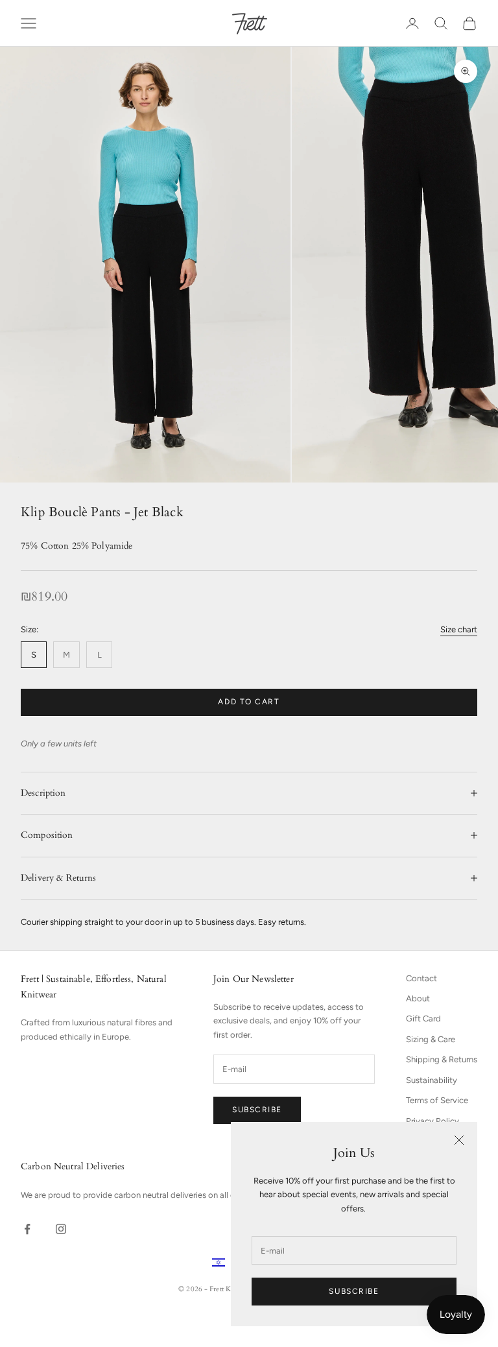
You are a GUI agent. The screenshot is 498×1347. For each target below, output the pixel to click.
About (418, 998)
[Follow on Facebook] (27, 1228)
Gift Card (423, 1018)
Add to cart (248, 701)
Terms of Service (437, 1100)
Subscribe (354, 1291)
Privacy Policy (432, 1121)
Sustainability (431, 1080)
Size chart (458, 629)
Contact (421, 978)
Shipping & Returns (441, 1059)
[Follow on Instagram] (60, 1228)
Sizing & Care (430, 1039)
